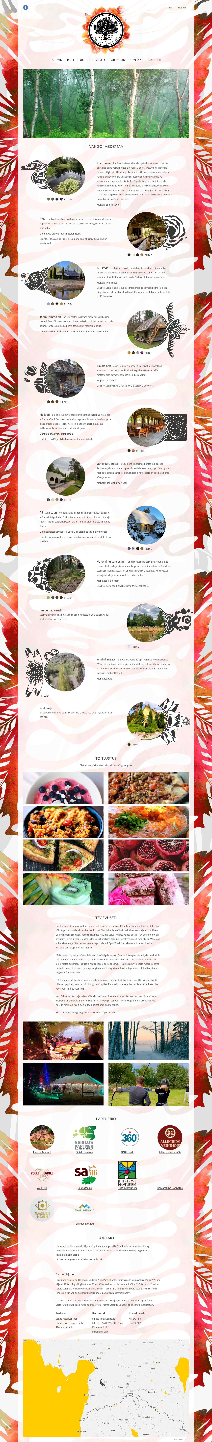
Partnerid (117, 60)
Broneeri (155, 60)
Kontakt (136, 60)
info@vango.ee (79, 1013)
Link (105, 1327)
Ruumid (56, 60)
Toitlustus (75, 60)
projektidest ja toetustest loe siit (86, 1259)
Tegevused (96, 60)
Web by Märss (180, 1440)
